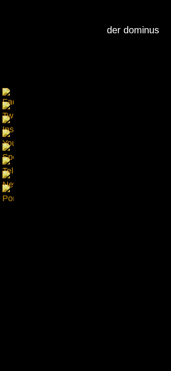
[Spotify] (8, 149)
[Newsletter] (8, 176)
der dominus (133, 30)
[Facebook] (8, 93)
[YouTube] (8, 135)
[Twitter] (8, 107)
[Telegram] (8, 162)
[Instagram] (8, 121)
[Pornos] (8, 190)
